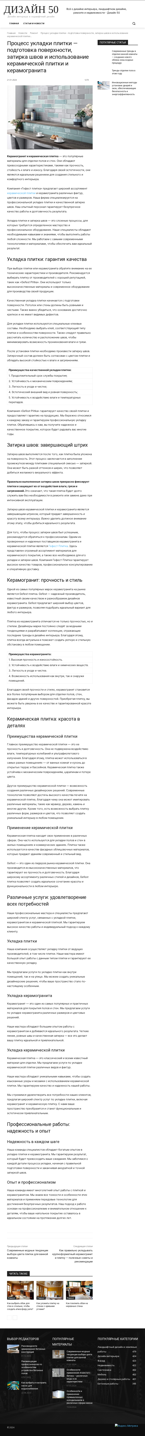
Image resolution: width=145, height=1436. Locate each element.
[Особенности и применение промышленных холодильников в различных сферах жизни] (58, 1394)
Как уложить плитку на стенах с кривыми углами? (47, 1306)
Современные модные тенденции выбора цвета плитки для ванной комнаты (27, 1254)
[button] (134, 23)
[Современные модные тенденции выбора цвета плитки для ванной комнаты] (58, 1354)
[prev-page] (9, 1317)
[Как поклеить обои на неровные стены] (79, 1290)
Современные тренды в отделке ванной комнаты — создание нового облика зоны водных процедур (124, 57)
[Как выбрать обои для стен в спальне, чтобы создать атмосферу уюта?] (20, 1290)
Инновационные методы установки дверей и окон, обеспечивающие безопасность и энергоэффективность (124, 88)
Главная (11, 33)
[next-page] (15, 1317)
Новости (22, 33)
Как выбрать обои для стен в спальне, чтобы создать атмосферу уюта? (20, 1306)
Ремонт (34, 33)
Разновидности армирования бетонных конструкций (33, 1349)
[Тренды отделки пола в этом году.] (104, 73)
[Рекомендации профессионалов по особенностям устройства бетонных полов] (13, 1364)
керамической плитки (21, 193)
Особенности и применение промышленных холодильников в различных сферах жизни (79, 1397)
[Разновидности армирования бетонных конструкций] (13, 1349)
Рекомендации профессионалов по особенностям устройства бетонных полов (32, 1367)
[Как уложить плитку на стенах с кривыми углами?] (49, 1290)
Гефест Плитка (58, 546)
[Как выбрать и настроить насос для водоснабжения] (13, 1385)
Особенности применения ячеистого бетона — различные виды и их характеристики (78, 1376)
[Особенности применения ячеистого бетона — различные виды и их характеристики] (58, 1372)
